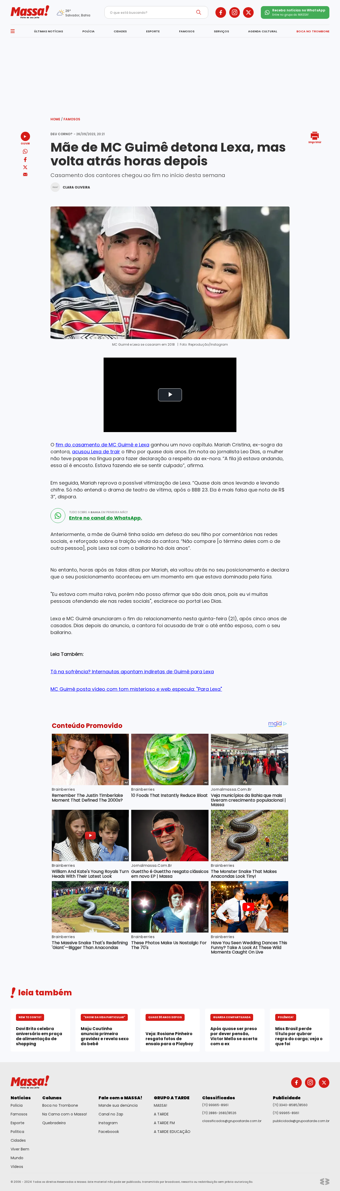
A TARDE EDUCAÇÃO (172, 1131)
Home (56, 119)
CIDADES (120, 31)
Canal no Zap (111, 1114)
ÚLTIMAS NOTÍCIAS (48, 31)
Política (17, 1131)
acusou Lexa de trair (96, 451)
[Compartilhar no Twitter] (25, 168)
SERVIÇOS (221, 31)
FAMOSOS (186, 31)
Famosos (71, 119)
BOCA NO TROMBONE (312, 31)
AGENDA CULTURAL (262, 31)
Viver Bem (20, 1149)
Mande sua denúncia (118, 1105)
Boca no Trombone (60, 1105)
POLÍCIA (88, 31)
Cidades (18, 1140)
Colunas (52, 1098)
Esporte (17, 1123)
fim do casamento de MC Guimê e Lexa (102, 444)
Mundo (17, 1158)
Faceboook (109, 1131)
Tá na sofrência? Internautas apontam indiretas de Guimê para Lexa (132, 671)
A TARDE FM (164, 1123)
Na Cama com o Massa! (64, 1114)
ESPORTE (153, 31)
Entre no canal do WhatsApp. (105, 518)
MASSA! (160, 1105)
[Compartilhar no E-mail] (25, 175)
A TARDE (161, 1114)
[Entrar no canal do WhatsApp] (57, 515)
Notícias (21, 1098)
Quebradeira (54, 1123)
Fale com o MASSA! (120, 1098)
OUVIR (25, 143)
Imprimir (314, 142)
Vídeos (17, 1166)
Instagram (108, 1123)
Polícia (17, 1105)
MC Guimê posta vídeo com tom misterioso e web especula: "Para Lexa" (136, 689)
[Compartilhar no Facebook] (25, 160)
